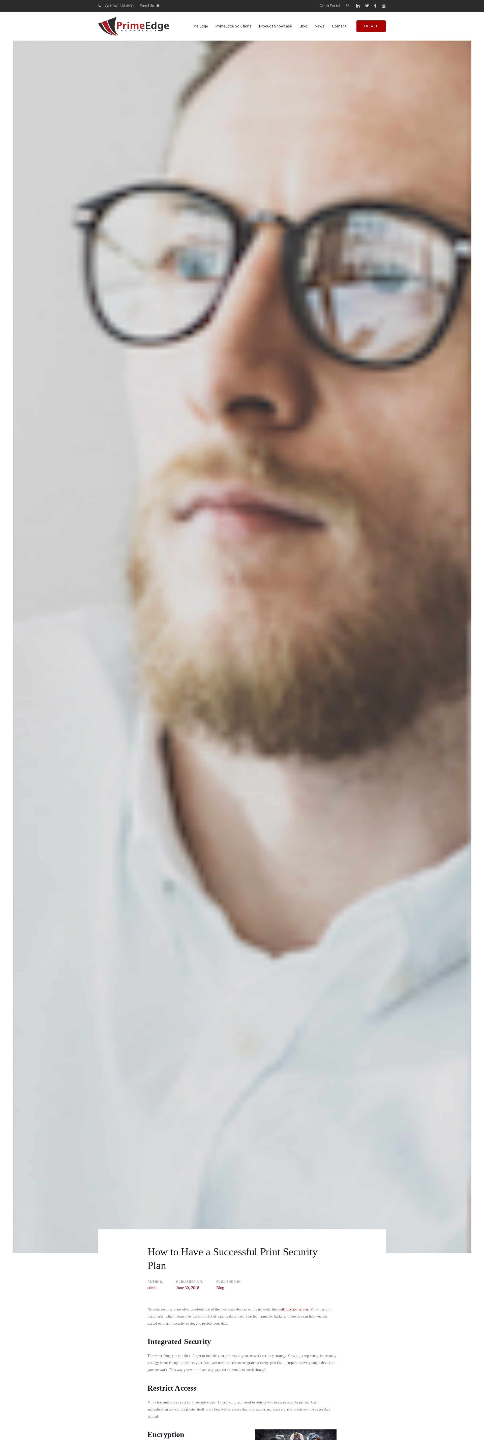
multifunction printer (293, 1309)
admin (152, 1288)
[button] (348, 6)
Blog (220, 1288)
